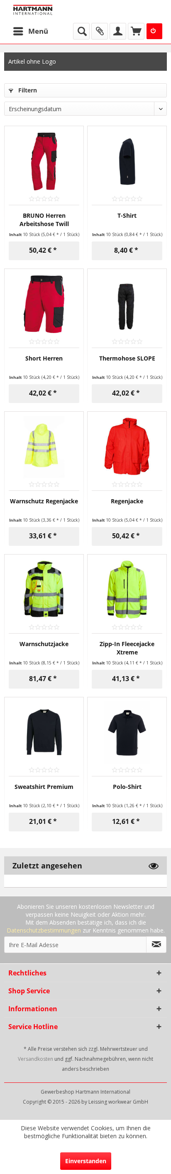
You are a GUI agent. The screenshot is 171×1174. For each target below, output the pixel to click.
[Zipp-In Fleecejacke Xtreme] (127, 590)
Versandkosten (35, 1058)
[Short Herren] (44, 304)
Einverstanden (85, 1161)
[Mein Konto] (118, 31)
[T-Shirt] (127, 161)
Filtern (27, 90)
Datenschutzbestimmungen (44, 930)
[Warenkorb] (136, 31)
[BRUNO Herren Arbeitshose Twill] (44, 161)
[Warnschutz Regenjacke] (44, 447)
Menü (38, 31)
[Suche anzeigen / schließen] (81, 31)
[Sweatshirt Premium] (44, 732)
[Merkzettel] (99, 31)
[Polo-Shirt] (127, 732)
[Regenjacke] (127, 447)
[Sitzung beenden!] (154, 31)
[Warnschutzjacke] (44, 590)
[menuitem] (30, 31)
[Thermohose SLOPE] (127, 304)
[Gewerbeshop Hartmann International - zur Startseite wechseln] (49, 11)
